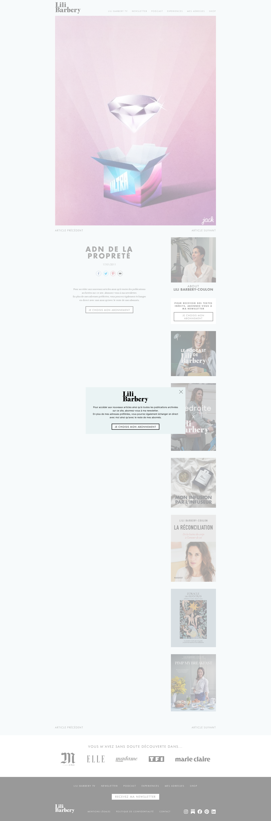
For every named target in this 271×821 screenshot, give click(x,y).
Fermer (180, 391)
